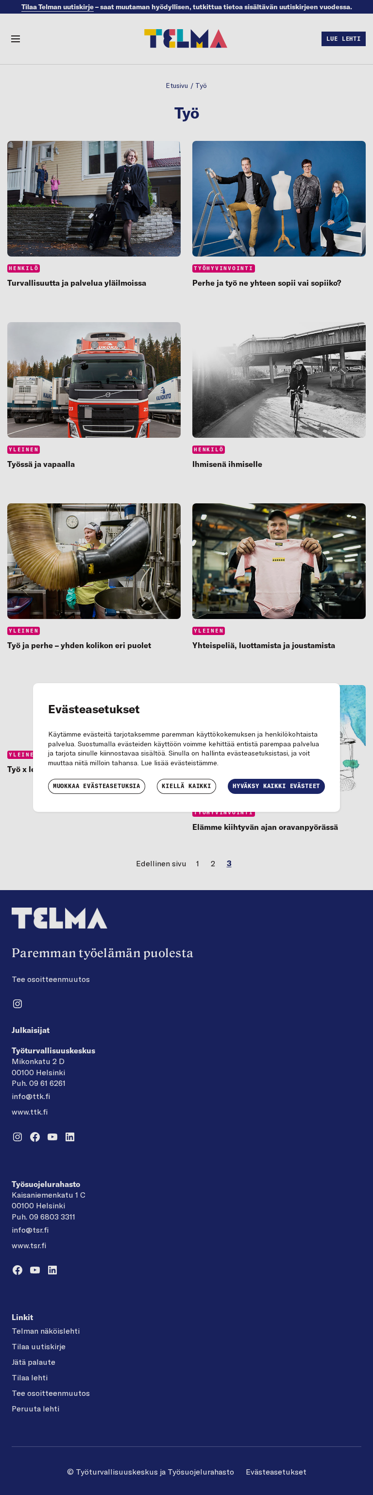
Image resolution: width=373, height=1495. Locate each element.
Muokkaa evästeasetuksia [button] (96, 786)
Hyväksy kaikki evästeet (276, 786)
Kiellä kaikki (186, 786)
